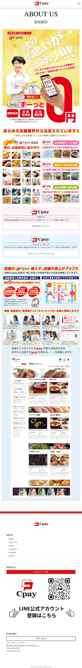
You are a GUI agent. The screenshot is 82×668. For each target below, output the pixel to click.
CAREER (12, 553)
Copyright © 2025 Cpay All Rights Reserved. (41, 666)
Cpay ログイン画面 (41, 572)
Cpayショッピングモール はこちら (41, 253)
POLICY (12, 556)
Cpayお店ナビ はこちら (41, 226)
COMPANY (13, 549)
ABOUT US (13, 542)
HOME (11, 539)
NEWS (11, 546)
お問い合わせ (41, 638)
